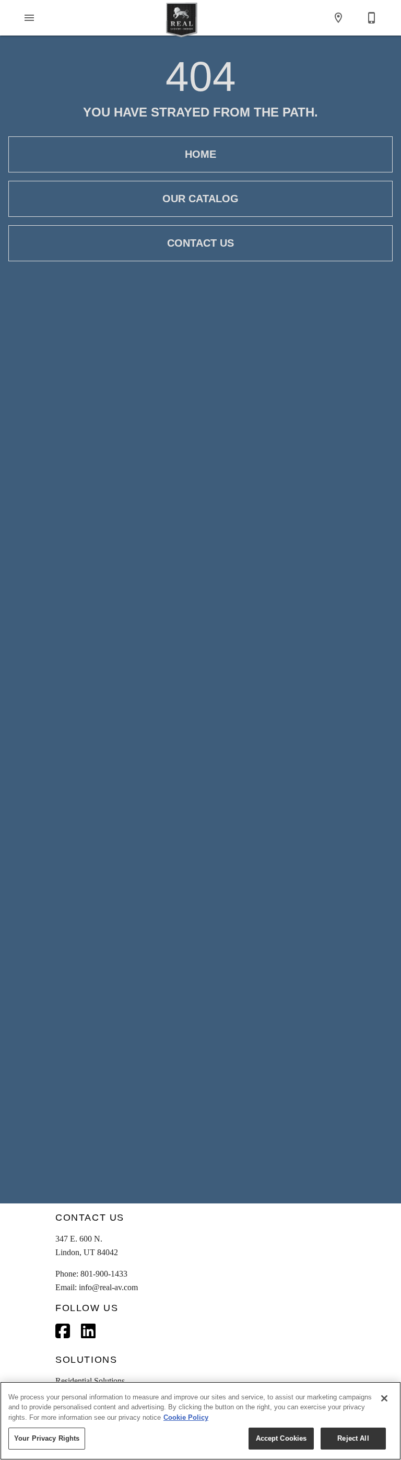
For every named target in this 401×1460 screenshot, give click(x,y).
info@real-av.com (108, 1287)
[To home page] (182, 18)
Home (200, 154)
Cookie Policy (185, 1417)
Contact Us (200, 243)
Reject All (353, 1438)
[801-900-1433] (371, 17)
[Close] (384, 1398)
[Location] (338, 17)
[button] (29, 17)
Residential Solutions (90, 1380)
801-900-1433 (103, 1273)
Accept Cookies (281, 1438)
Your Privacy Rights (46, 1438)
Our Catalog (200, 198)
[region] (200, 1421)
